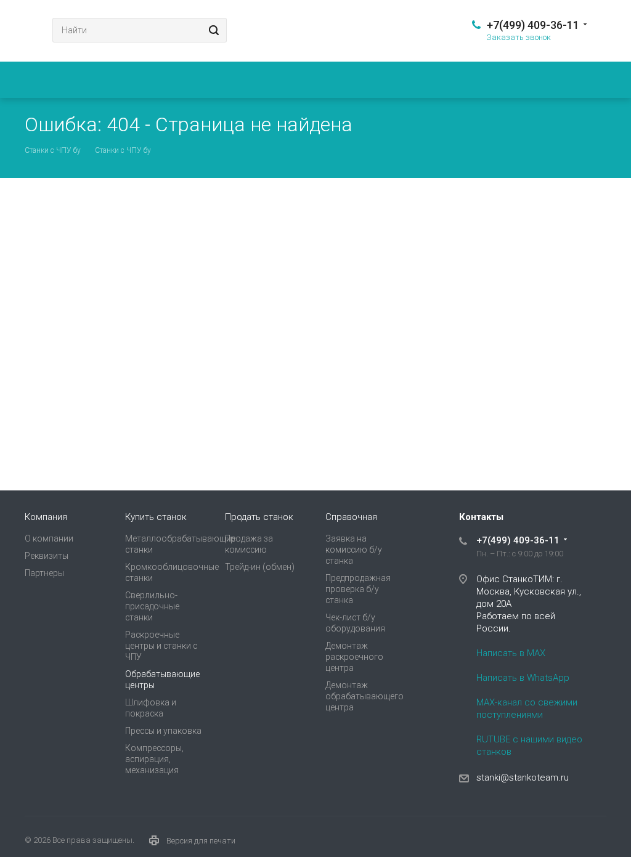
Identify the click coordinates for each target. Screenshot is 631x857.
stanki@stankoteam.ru (522, 777)
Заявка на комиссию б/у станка (353, 550)
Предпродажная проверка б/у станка (358, 589)
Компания (46, 516)
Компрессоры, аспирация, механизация (154, 759)
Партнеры (44, 573)
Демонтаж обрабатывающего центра (364, 696)
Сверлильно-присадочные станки (152, 606)
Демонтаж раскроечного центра (354, 657)
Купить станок (156, 516)
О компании (49, 538)
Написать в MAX (510, 653)
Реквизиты (46, 556)
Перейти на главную (488, 372)
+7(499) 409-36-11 (533, 24)
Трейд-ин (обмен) (260, 567)
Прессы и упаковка (163, 731)
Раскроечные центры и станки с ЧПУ (161, 646)
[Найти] (212, 30)
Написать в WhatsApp (522, 677)
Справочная (351, 516)
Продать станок (259, 516)
